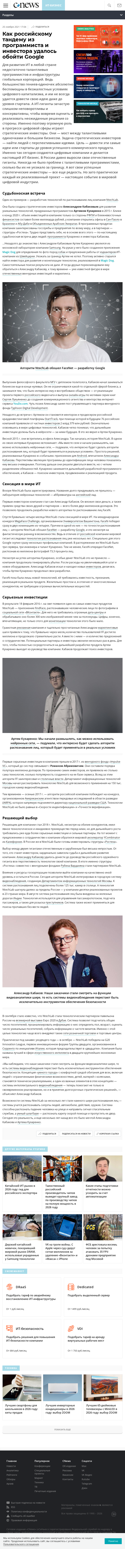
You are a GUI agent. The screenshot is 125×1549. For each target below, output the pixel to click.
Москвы (7, 783)
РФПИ (91, 215)
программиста (56, 236)
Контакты (67, 1479)
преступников (54, 902)
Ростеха (110, 842)
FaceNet (52, 530)
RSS (13, 1507)
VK (83, 1470)
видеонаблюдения (14, 881)
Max (84, 1466)
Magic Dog (8, 252)
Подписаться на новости (76, 1133)
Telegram (87, 1483)
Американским (34, 798)
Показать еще (62, 1429)
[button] (109, 5)
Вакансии (67, 1474)
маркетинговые (108, 627)
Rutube (86, 1479)
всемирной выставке (29, 1020)
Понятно (113, 1541)
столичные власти (51, 779)
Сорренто (8, 1048)
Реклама (67, 1470)
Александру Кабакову (30, 857)
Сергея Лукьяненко (14, 399)
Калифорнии (14, 842)
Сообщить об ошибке (23, 1515)
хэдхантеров (108, 252)
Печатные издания (45, 1491)
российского (33, 395)
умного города (47, 1072)
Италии (40, 1048)
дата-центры (96, 612)
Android (82, 456)
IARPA (6, 802)
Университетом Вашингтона (81, 521)
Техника (39, 1482)
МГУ (53, 382)
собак (61, 252)
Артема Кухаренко (29, 1122)
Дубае (62, 1020)
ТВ (36, 1486)
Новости (11, 1466)
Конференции (42, 1466)
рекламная (24, 627)
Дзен (84, 1488)
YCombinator (112, 837)
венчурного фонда (97, 761)
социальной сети (13, 612)
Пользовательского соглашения (21, 1544)
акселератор (95, 837)
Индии (17, 898)
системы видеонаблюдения (25, 1068)
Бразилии (8, 223)
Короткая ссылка (109, 1133)
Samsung (55, 247)
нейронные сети (23, 743)
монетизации (57, 621)
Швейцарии (27, 256)
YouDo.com (20, 403)
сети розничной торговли (79, 1033)
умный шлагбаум (28, 1113)
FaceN (104, 521)
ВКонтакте (32, 612)
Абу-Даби (24, 223)
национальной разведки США (87, 802)
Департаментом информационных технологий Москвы (77, 881)
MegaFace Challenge (27, 521)
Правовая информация (24, 1520)
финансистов (10, 219)
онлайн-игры (77, 395)
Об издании (69, 1466)
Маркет (39, 1477)
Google (80, 530)
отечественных (12, 273)
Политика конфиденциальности (29, 1511)
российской (87, 534)
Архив (10, 1483)
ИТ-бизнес (53, 5)
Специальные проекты (42, 1472)
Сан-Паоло (113, 219)
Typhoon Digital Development (29, 408)
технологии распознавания (44, 538)
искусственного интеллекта (51, 1053)
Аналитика (13, 1470)
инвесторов (52, 423)
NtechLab (112, 200)
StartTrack (51, 419)
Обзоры (11, 1479)
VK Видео (87, 1474)
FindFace (40, 608)
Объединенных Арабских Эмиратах (54, 223)
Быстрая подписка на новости (28, 1502)
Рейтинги (12, 1474)
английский (83, 495)
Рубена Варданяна (72, 865)
